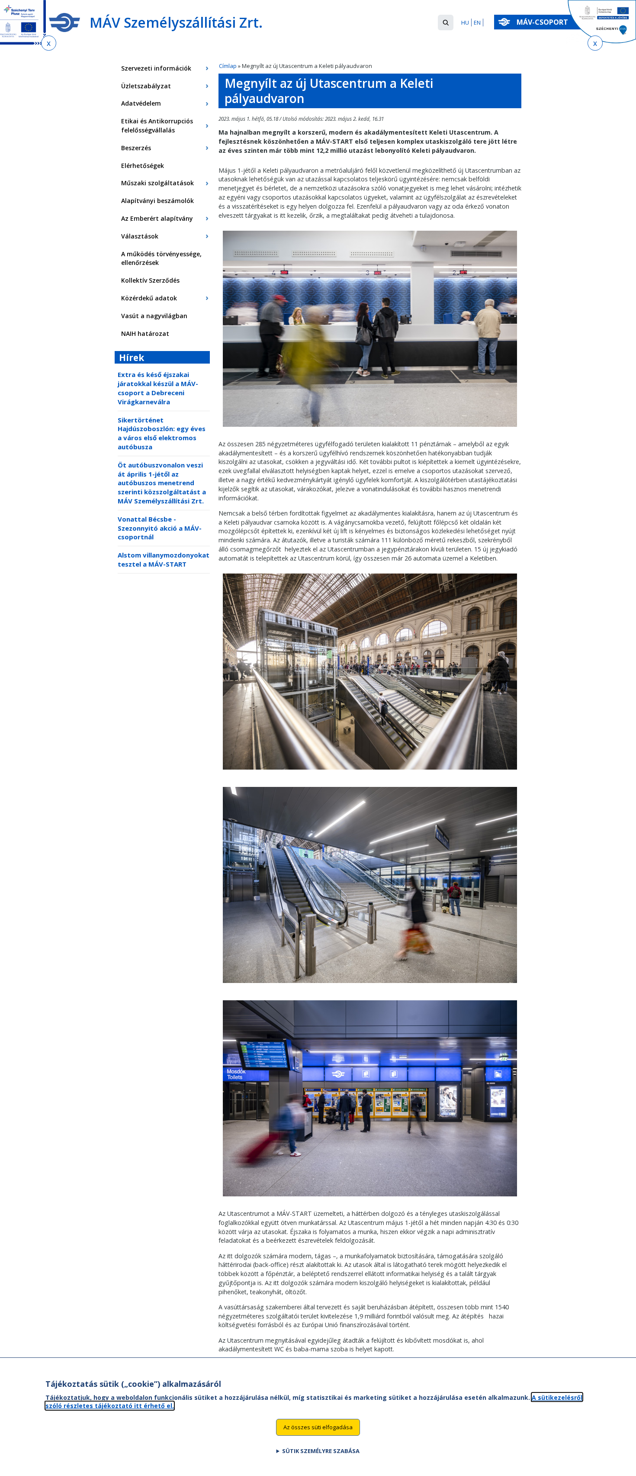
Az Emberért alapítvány (157, 218)
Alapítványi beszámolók (157, 201)
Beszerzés (136, 148)
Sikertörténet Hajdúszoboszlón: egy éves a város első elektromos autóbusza (162, 433)
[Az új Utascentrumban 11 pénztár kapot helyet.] (369, 429)
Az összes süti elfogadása (318, 1427)
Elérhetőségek (142, 165)
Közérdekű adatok (149, 298)
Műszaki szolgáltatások (157, 183)
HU (465, 22)
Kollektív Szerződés (150, 280)
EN (477, 22)
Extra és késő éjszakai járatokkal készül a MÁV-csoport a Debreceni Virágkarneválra (158, 388)
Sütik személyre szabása (321, 1450)
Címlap (228, 66)
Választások (139, 236)
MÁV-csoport (543, 22)
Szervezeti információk (156, 68)
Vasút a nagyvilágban (154, 316)
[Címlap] (64, 22)
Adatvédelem (141, 103)
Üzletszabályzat (146, 86)
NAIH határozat (145, 333)
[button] (445, 22)
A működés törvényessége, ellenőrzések (161, 258)
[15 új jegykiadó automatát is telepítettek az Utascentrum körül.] (369, 1198)
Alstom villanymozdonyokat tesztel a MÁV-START (163, 559)
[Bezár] (48, 43)
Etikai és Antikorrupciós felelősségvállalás (157, 125)
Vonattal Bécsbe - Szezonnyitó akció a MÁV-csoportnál (160, 528)
